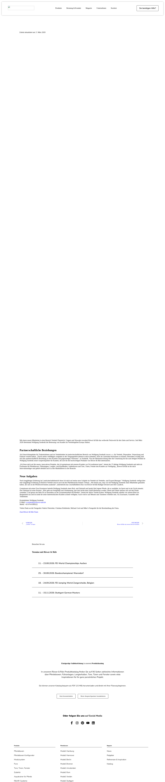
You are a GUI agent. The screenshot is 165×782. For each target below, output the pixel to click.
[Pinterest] (82, 722)
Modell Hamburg (67, 751)
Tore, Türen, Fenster (22, 768)
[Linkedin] (93, 722)
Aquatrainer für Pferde (23, 776)
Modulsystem (19, 759)
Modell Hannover (67, 755)
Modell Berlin (65, 759)
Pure (16, 764)
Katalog (110, 764)
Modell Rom (65, 772)
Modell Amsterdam (68, 768)
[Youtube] (87, 722)
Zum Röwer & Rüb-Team (29, 512)
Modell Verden (66, 776)
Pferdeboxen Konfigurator (24, 755)
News (109, 751)
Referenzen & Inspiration (116, 759)
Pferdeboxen (19, 751)
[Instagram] (77, 722)
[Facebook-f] (71, 722)
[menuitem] (59, 8)
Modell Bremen (66, 764)
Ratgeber (110, 755)
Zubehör (17, 772)
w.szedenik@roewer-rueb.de (35, 502)
